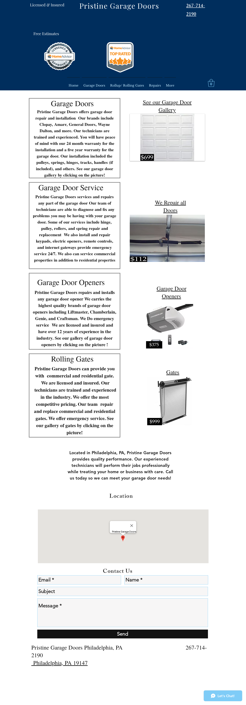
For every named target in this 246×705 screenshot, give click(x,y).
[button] (211, 83)
